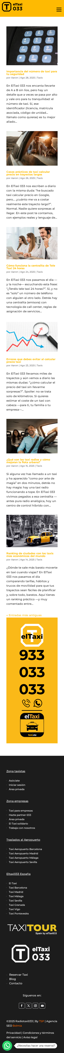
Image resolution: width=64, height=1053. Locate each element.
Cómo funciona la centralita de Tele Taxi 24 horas (30, 267)
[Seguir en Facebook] (21, 1006)
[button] (7, 1046)
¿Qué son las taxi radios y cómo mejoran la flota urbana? (28, 461)
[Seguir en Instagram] (35, 1006)
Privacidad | (14, 1032)
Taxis (40, 77)
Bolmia (17, 1025)
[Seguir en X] (28, 1006)
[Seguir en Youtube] (42, 1006)
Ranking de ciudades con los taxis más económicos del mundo (29, 555)
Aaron (14, 77)
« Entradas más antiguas (24, 615)
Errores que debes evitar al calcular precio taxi (30, 360)
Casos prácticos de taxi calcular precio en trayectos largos (28, 173)
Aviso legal (30, 1037)
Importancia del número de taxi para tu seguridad (31, 73)
